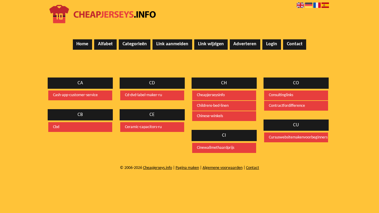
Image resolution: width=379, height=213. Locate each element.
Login (271, 44)
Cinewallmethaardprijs (215, 148)
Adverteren (244, 44)
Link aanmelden (172, 44)
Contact (295, 44)
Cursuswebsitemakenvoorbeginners (296, 137)
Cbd (56, 127)
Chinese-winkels (210, 116)
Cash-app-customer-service (75, 95)
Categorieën (135, 44)
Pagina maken (187, 168)
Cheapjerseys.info (157, 168)
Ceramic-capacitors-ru (143, 127)
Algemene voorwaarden (223, 168)
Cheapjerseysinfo (211, 95)
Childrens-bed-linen (213, 106)
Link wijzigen (211, 44)
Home (82, 44)
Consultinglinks (281, 95)
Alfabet (105, 44)
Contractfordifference (287, 106)
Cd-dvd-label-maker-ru (143, 95)
